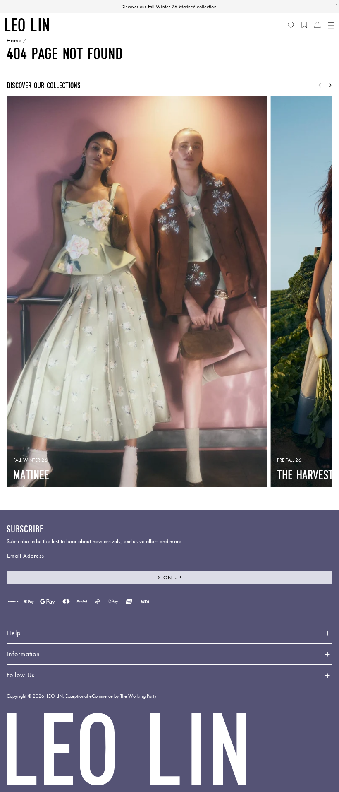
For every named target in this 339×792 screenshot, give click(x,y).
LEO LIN (55, 696)
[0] (304, 25)
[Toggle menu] (330, 25)
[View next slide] (329, 85)
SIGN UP (169, 577)
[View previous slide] (320, 85)
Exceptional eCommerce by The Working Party (111, 696)
